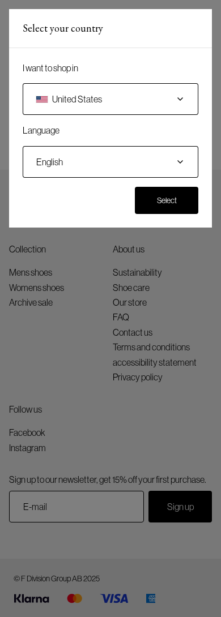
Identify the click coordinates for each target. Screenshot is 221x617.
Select (167, 200)
